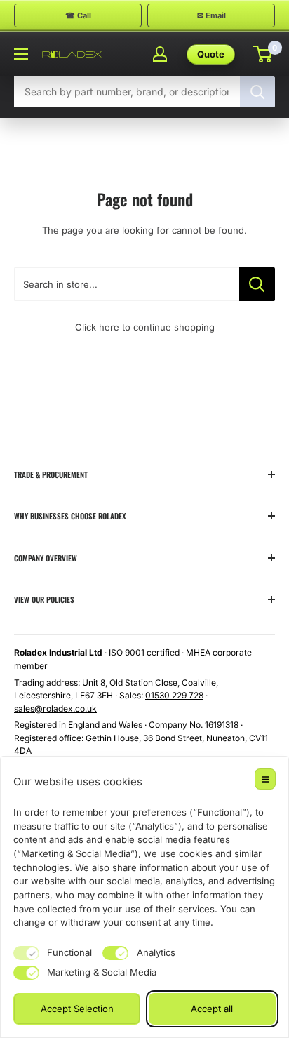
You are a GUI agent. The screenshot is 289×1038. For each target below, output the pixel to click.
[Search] (257, 91)
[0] (263, 54)
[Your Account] (160, 54)
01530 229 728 (174, 695)
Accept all (212, 1008)
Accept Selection (77, 1008)
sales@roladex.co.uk (55, 708)
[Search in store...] (257, 284)
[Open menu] (21, 54)
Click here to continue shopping (145, 327)
